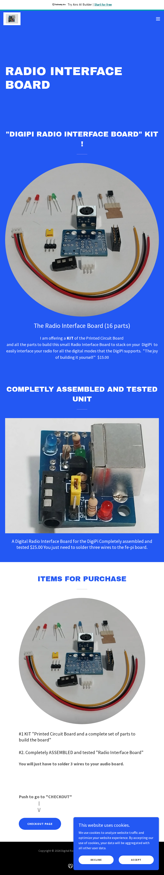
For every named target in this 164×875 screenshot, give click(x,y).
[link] (11, 18)
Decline (96, 859)
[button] (158, 19)
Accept (136, 859)
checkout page (40, 824)
